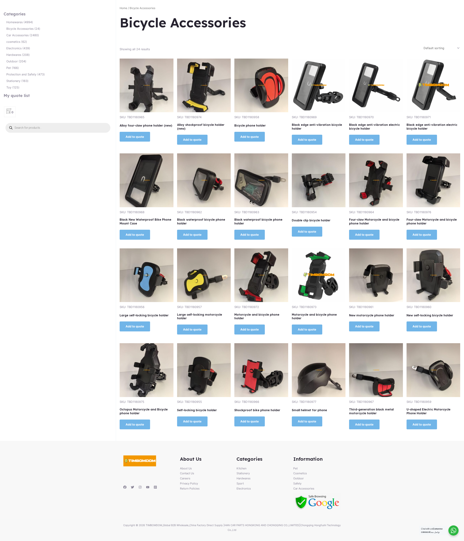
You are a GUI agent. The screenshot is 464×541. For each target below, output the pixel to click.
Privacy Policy (189, 483)
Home (123, 8)
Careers (185, 478)
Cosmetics (300, 473)
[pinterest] (155, 487)
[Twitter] (132, 487)
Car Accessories (303, 488)
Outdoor (298, 478)
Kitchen (241, 468)
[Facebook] (125, 487)
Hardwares (243, 478)
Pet (295, 468)
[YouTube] (147, 487)
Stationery (243, 473)
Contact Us (187, 473)
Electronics (244, 488)
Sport (240, 483)
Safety (297, 483)
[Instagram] (140, 487)
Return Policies (190, 488)
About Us (186, 468)
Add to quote (135, 137)
